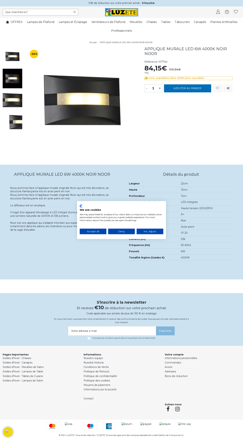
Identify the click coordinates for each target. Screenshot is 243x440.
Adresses (170, 371)
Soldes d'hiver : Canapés (17, 362)
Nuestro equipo (93, 358)
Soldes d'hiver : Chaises (17, 358)
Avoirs (168, 367)
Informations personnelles (181, 358)
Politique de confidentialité (100, 376)
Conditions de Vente (96, 367)
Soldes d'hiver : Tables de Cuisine (23, 376)
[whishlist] (236, 12)
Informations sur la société (100, 389)
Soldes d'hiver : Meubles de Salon (23, 367)
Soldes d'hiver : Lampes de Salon (23, 380)
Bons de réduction (176, 376)
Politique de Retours (96, 371)
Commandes (173, 362)
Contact (89, 398)
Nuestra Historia (94, 362)
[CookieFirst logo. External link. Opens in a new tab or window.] (81, 206)
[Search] (74, 12)
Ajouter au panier (187, 88)
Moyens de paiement (97, 385)
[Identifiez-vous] (218, 12)
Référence (151, 61)
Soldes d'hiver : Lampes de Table (23, 371)
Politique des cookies (97, 380)
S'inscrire (148, 3)
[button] (8, 432)
